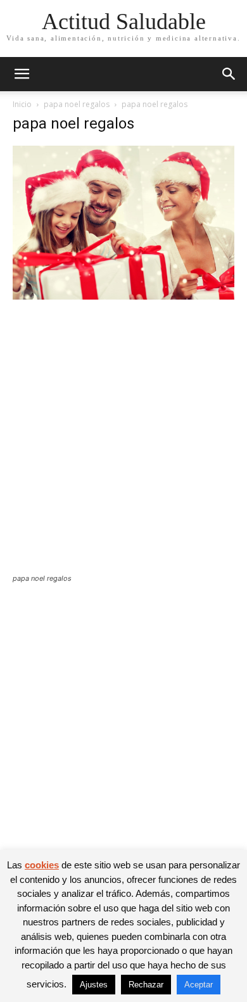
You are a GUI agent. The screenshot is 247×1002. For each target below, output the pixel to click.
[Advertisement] (123, 444)
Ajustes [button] (94, 984)
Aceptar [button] (198, 984)
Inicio (22, 104)
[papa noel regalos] (123, 296)
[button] (21, 74)
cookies (42, 864)
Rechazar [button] (146, 984)
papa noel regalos (77, 104)
